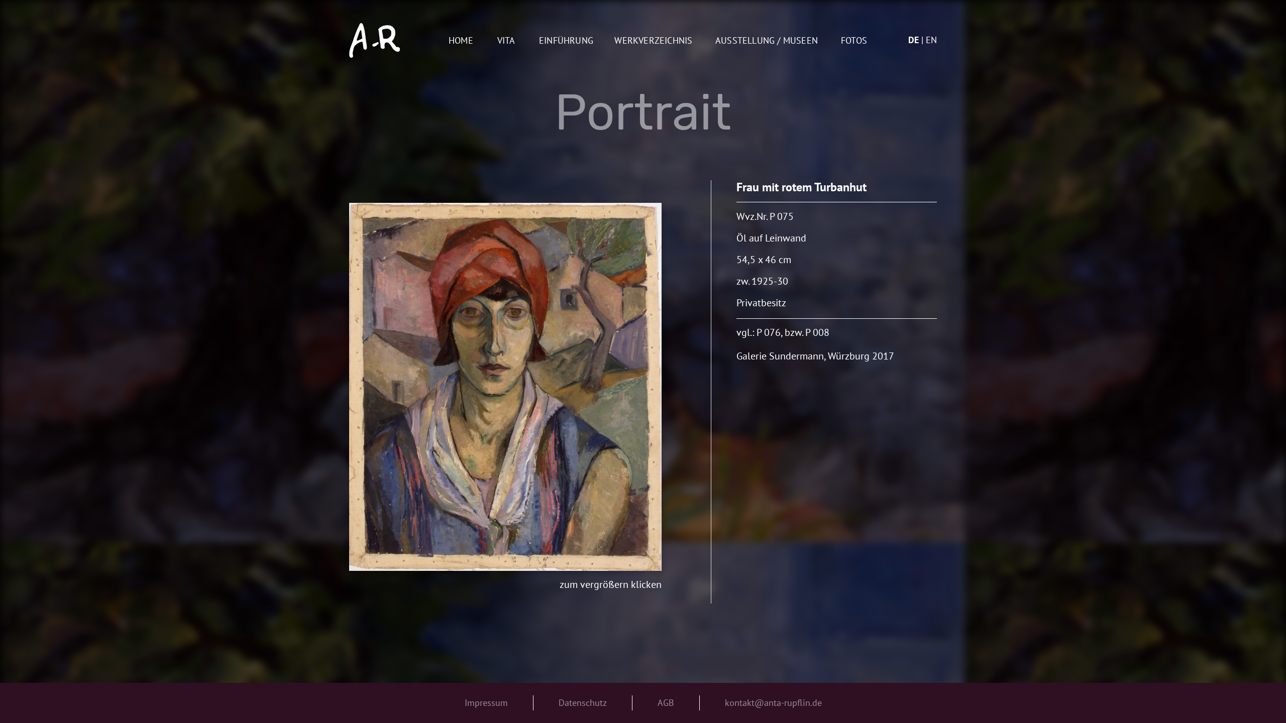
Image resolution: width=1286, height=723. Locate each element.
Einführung (566, 41)
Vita (506, 41)
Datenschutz (583, 702)
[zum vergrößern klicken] (505, 387)
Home (461, 41)
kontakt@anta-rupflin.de (773, 702)
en (931, 40)
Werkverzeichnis (653, 41)
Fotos (854, 41)
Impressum (486, 702)
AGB (666, 702)
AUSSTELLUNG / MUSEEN (766, 41)
